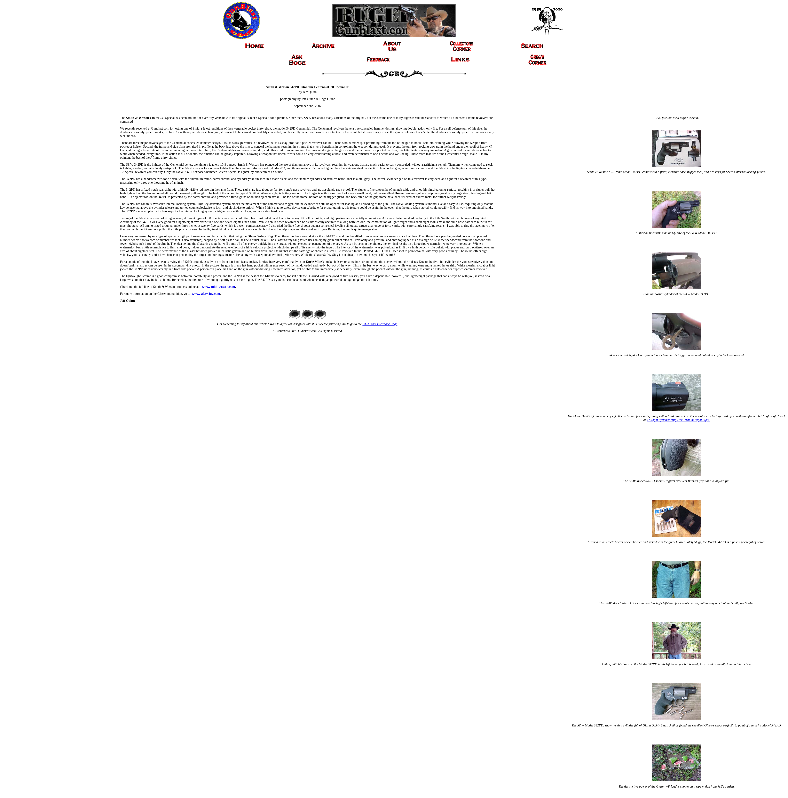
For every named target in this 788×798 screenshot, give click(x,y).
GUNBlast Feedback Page (379, 324)
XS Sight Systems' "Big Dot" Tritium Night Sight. (678, 420)
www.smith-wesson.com (218, 286)
